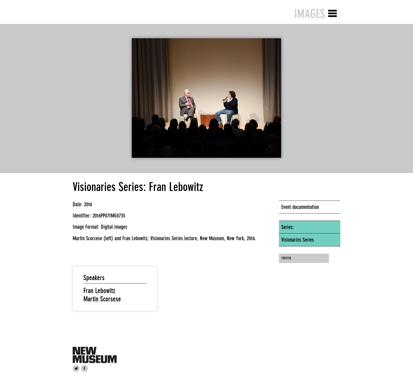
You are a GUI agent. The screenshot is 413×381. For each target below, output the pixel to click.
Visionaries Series (297, 240)
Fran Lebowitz (99, 291)
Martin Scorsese (102, 299)
